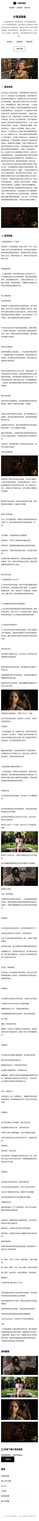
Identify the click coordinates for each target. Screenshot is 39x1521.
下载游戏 (8, 1459)
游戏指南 (19, 7)
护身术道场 (5, 1476)
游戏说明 (12, 7)
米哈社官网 (5, 1496)
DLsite (3, 1486)
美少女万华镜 (6, 1481)
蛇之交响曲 (5, 1501)
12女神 (3, 1491)
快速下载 (27, 7)
